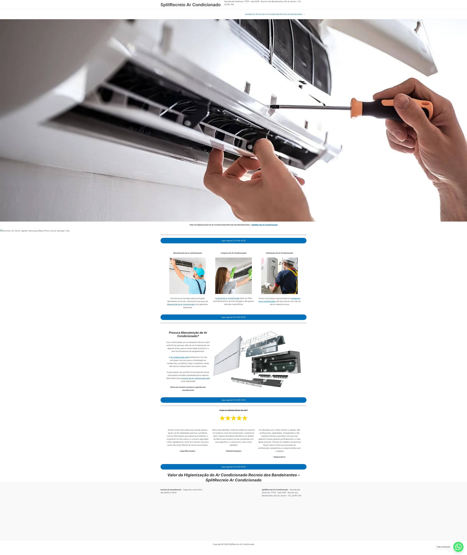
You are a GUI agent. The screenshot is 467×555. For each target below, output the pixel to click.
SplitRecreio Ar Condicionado (191, 4)
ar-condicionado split (180, 357)
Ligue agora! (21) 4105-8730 (233, 240)
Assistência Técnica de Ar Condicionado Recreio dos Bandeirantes (273, 14)
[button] (303, 14)
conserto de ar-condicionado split (195, 378)
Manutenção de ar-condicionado (181, 304)
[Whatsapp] (458, 547)
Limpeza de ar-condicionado (227, 298)
